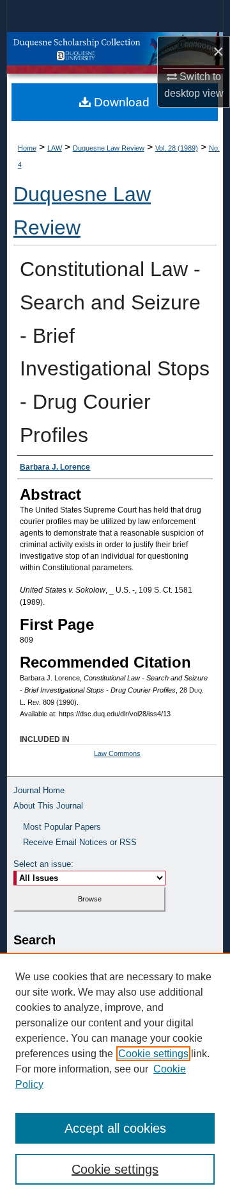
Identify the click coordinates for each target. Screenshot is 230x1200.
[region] (115, 1076)
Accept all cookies (115, 1128)
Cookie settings (153, 1053)
